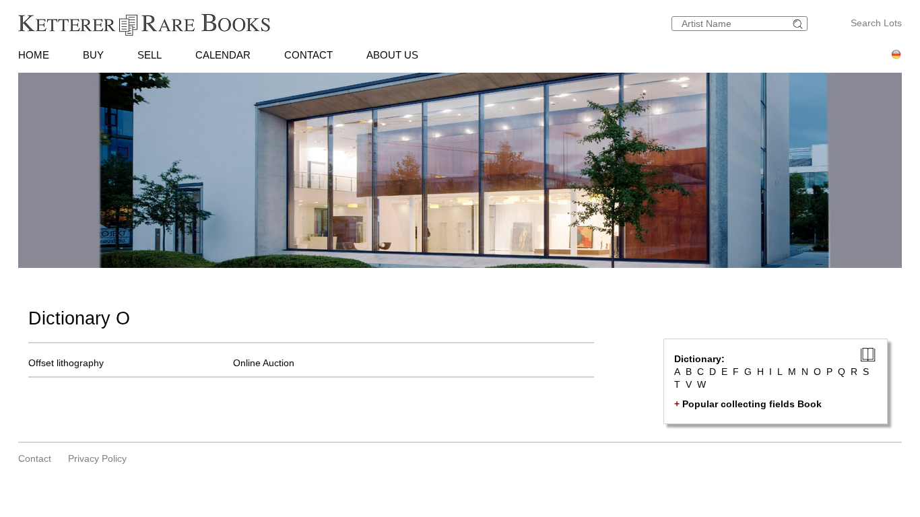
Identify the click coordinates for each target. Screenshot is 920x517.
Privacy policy (97, 458)
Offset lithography (66, 362)
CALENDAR (223, 55)
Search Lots (876, 23)
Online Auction (263, 362)
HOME (33, 55)
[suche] (799, 24)
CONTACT (308, 55)
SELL (149, 55)
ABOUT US (392, 55)
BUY (93, 55)
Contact (34, 458)
